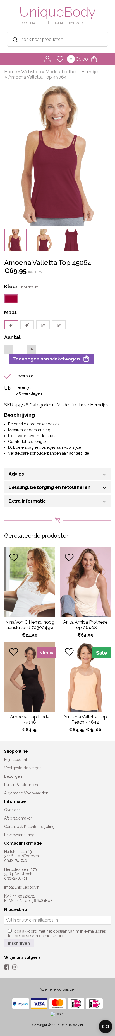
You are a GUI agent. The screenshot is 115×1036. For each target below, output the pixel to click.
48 (27, 325)
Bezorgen (13, 776)
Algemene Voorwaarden (26, 793)
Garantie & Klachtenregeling (29, 826)
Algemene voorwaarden (58, 989)
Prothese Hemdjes (81, 71)
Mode (51, 71)
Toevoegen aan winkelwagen (46, 359)
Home (10, 71)
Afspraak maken (18, 818)
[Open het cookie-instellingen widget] (105, 1026)
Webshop (31, 71)
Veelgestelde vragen (23, 768)
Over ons (12, 810)
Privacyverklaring (19, 835)
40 (11, 325)
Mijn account (15, 759)
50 (43, 325)
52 (59, 325)
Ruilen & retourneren (23, 785)
